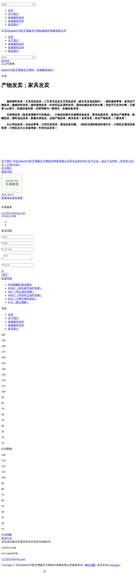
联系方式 (6, 538)
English (5, 60)
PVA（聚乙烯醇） (18, 302)
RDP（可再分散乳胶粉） (22, 298)
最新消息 (6, 171)
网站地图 (90, 565)
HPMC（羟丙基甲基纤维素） (25, 288)
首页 (10, 37)
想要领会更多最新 (12, 197)
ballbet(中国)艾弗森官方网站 (17, 70)
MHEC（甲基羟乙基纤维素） (25, 295)
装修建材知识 (16, 44)
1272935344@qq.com (13, 213)
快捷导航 (6, 278)
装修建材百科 (16, 47)
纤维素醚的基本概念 (20, 284)
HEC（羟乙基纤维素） (21, 291)
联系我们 (13, 51)
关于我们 (13, 40)
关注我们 (6, 168)
